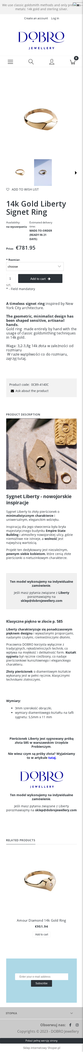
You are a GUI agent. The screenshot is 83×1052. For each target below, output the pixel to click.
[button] (10, 61)
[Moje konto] (52, 62)
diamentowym (47, 671)
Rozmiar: (13, 260)
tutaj (21, 358)
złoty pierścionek (44, 511)
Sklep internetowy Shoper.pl (41, 1048)
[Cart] (72, 61)
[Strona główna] (41, 41)
